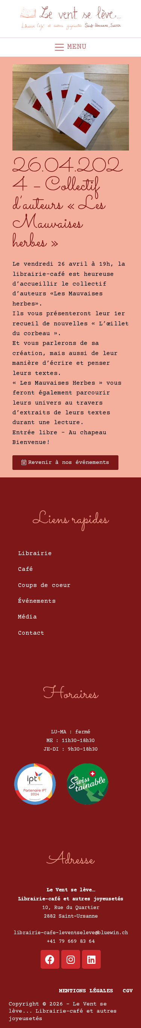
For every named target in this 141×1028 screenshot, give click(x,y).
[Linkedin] (91, 959)
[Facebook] (50, 959)
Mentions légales (86, 991)
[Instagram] (70, 959)
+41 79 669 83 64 (71, 942)
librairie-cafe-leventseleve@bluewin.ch (71, 933)
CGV (128, 991)
